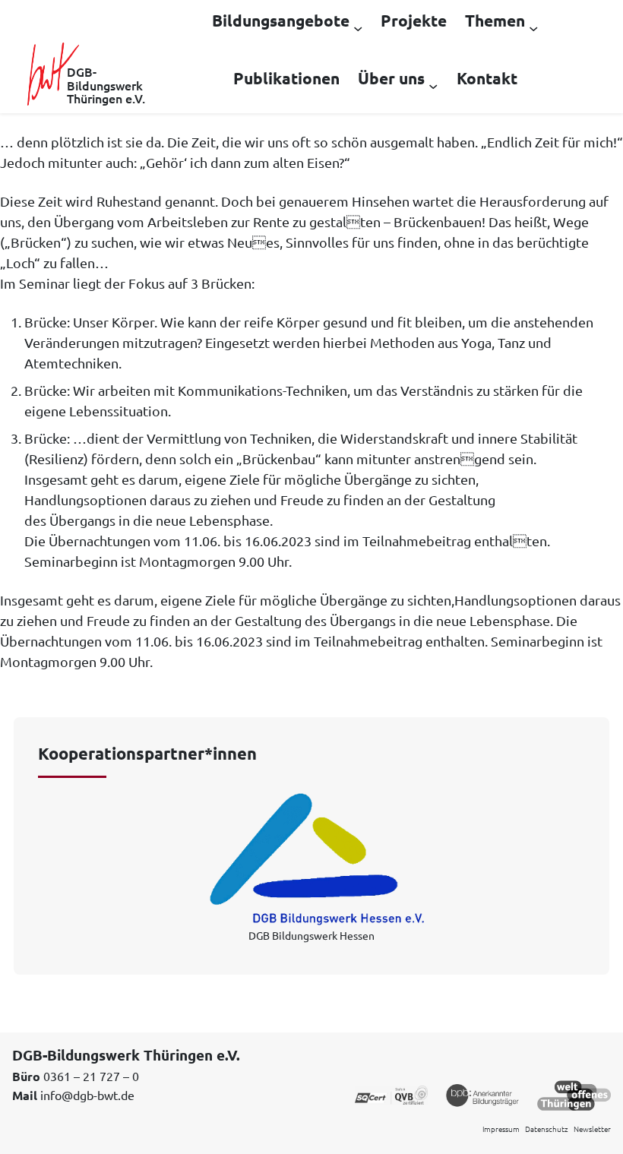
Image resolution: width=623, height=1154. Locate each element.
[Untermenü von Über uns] (433, 85)
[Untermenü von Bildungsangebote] (357, 27)
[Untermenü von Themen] (533, 27)
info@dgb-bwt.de (87, 1094)
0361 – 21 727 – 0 (91, 1075)
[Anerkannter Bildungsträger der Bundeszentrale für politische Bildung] (482, 1094)
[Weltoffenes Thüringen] (574, 1094)
